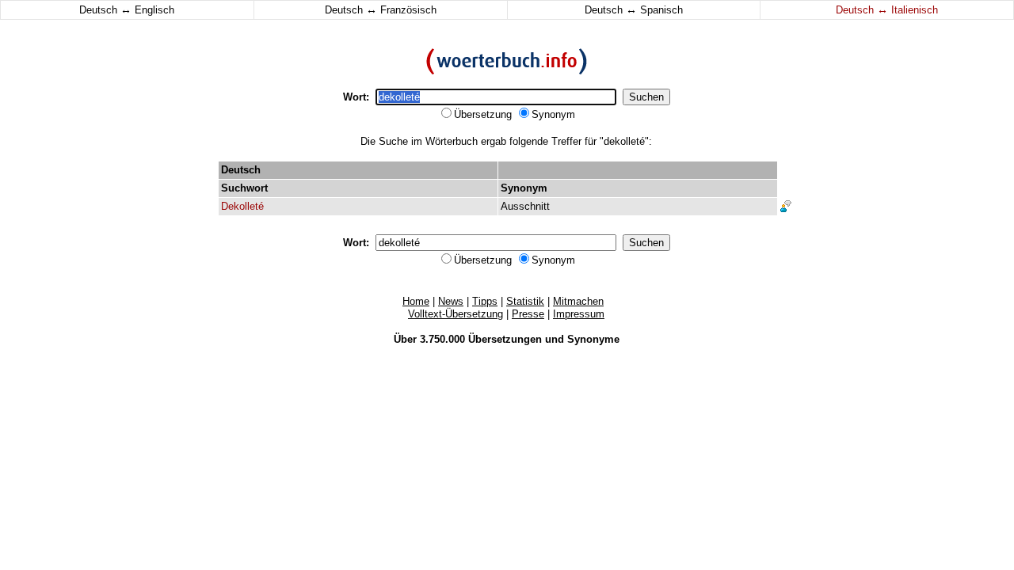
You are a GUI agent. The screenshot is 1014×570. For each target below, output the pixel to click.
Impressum (578, 314)
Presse (528, 314)
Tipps (484, 301)
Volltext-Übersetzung (455, 314)
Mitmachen (578, 301)
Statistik (525, 301)
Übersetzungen (505, 339)
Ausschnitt (525, 206)
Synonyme (593, 339)
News (450, 301)
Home (415, 301)
